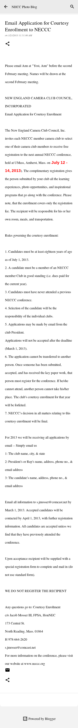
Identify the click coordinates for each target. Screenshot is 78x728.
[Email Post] (7, 671)
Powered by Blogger (42, 718)
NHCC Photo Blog (24, 7)
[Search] (72, 7)
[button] (7, 44)
